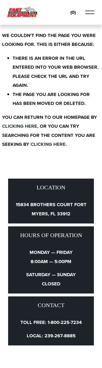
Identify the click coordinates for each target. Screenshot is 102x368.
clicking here (19, 126)
